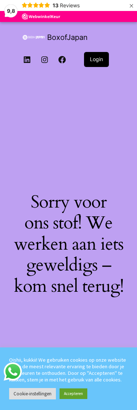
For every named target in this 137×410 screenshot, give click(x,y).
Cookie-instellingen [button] (33, 394)
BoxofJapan (67, 37)
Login (96, 59)
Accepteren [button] (73, 393)
